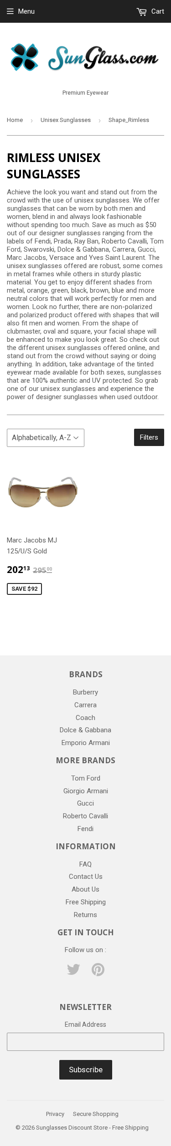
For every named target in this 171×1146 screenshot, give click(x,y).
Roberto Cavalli (85, 816)
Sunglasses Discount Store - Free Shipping (92, 1127)
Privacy (55, 1114)
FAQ (85, 864)
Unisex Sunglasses (66, 120)
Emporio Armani (86, 743)
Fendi (85, 829)
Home (15, 120)
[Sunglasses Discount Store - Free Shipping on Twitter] (73, 973)
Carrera (85, 705)
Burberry (85, 692)
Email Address (85, 1024)
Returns (85, 915)
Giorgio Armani (85, 791)
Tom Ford (85, 778)
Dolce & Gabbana (85, 730)
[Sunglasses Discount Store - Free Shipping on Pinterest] (98, 973)
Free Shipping (86, 902)
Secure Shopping (96, 1114)
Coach (85, 718)
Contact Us (86, 876)
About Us (85, 889)
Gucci (85, 803)
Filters (149, 437)
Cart (157, 11)
